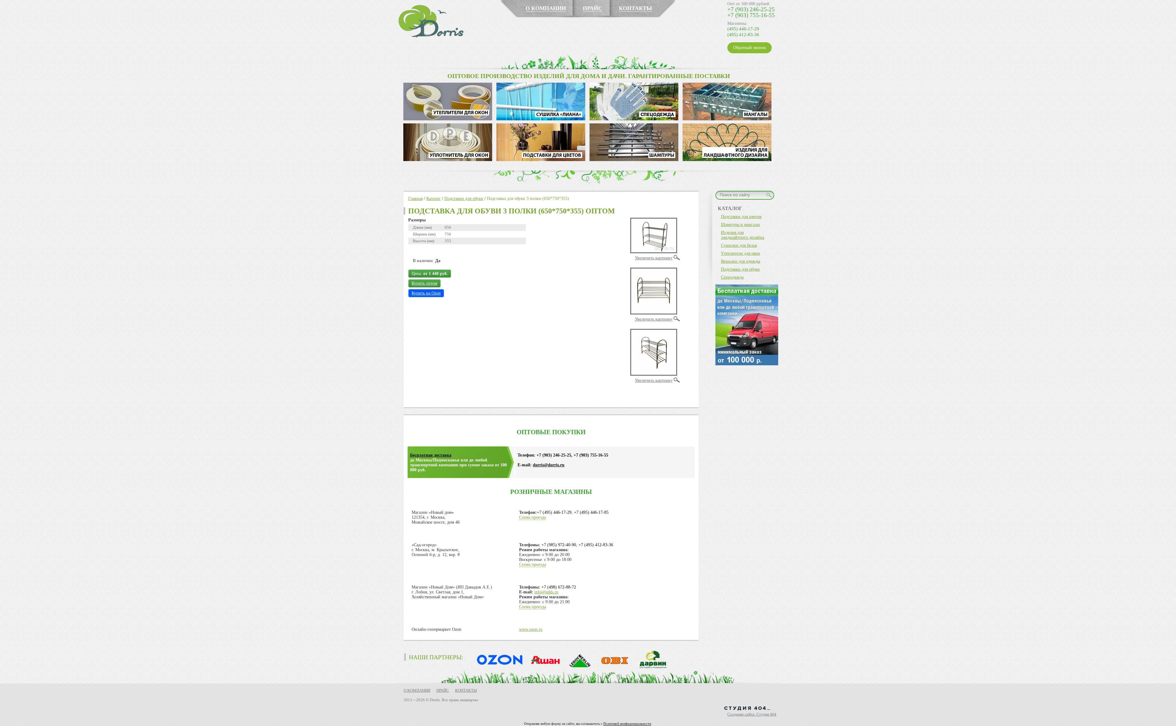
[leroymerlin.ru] (578, 667)
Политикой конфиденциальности (627, 723)
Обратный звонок (749, 47)
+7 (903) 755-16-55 (751, 15)
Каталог (433, 198)
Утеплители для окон (740, 253)
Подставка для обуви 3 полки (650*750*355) (528, 198)
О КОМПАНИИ (546, 8)
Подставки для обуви (463, 198)
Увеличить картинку (654, 258)
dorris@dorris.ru (548, 465)
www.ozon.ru (530, 629)
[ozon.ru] (498, 667)
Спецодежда (732, 277)
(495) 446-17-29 (743, 28)
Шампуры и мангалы (740, 224)
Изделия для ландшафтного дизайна (742, 235)
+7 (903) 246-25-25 (751, 9)
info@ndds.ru (546, 592)
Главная (415, 198)
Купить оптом (424, 283)
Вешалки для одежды (740, 261)
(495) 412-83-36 (743, 34)
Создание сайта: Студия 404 (751, 714)
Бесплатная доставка (430, 455)
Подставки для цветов (741, 216)
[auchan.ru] (543, 667)
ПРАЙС (592, 8)
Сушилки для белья (739, 245)
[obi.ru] (613, 667)
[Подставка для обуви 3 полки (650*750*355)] (653, 252)
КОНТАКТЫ (635, 8)
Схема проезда (532, 517)
